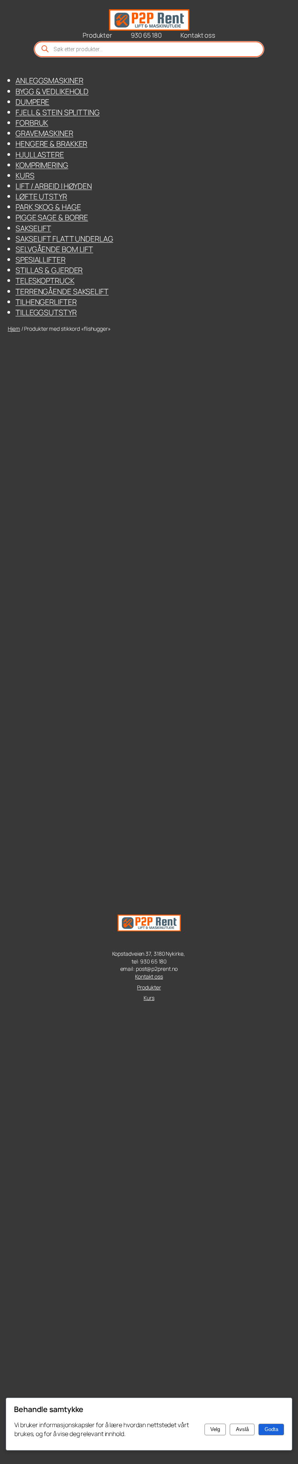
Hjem (14, 328)
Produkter (149, 987)
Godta (271, 1429)
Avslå (242, 1429)
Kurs (149, 997)
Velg (215, 1429)
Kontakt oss (149, 976)
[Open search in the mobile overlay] (149, 49)
